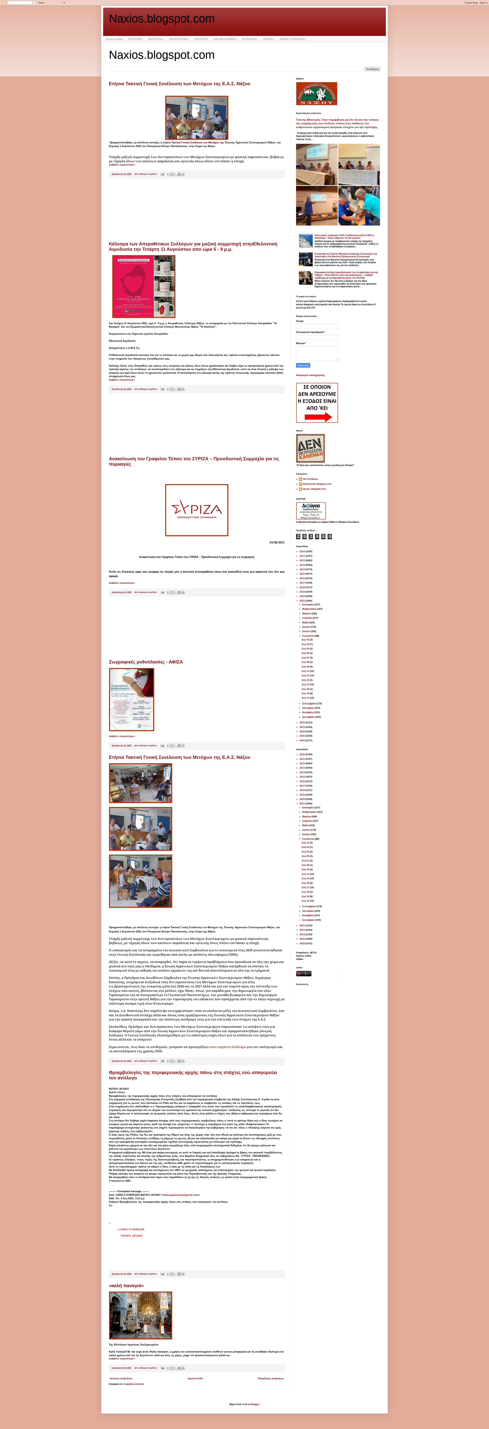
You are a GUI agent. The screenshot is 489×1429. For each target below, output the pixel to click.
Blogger (255, 1404)
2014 (302, 569)
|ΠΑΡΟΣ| (268, 39)
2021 (302, 600)
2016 (302, 578)
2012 (302, 560)
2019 (302, 591)
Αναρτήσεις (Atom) (133, 1384)
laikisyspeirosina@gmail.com (180, 1195)
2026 (302, 740)
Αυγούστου (308, 636)
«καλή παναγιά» (126, 1285)
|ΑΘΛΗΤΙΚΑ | (156, 39)
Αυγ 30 (306, 693)
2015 (302, 573)
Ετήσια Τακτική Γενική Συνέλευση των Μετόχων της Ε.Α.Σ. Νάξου (179, 83)
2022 (302, 722)
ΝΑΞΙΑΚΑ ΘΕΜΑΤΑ (225, 39)
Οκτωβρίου (308, 708)
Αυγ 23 (306, 671)
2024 (302, 731)
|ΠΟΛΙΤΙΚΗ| (135, 39)
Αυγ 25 (306, 675)
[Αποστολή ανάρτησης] (162, 174)
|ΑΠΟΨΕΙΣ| (201, 39)
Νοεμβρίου (308, 712)
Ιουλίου (306, 631)
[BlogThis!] (172, 174)
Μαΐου (305, 622)
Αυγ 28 (306, 689)
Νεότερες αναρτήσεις (121, 1378)
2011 (302, 556)
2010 (302, 551)
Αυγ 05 (306, 648)
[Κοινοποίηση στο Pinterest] (183, 174)
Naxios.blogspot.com (162, 18)
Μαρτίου (307, 613)
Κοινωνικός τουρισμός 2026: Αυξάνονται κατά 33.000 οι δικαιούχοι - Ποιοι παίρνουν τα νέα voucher (344, 236)
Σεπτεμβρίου (309, 703)
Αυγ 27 (306, 684)
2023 (302, 727)
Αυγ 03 (306, 639)
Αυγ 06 (306, 653)
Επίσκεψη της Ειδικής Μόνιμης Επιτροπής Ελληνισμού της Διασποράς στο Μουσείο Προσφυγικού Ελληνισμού (346, 255)
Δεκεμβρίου (308, 717)
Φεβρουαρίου (309, 609)
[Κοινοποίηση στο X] (176, 174)
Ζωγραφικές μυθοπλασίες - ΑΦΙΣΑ (146, 661)
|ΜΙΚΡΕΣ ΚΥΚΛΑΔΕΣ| (293, 39)
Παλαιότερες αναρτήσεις (271, 1378)
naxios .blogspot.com (314, 489)
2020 (302, 596)
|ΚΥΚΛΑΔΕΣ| (249, 39)
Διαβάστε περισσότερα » (122, 164)
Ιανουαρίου (308, 604)
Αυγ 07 (306, 657)
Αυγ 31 (306, 698)
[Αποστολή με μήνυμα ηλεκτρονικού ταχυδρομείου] (168, 174)
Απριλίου (307, 618)
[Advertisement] (197, 210)
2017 (302, 582)
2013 (302, 565)
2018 (302, 587)
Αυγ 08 (306, 662)
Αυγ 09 (306, 666)
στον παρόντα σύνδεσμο (228, 1047)
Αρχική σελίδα (114, 39)
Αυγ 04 (306, 644)
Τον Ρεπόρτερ (310, 479)
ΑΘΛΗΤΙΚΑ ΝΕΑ (179, 39)
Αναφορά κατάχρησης (310, 375)
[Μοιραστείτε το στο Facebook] (179, 174)
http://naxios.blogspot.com (317, 484)
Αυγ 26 (306, 680)
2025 (302, 736)
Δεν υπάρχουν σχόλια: (146, 174)
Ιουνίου (306, 627)
